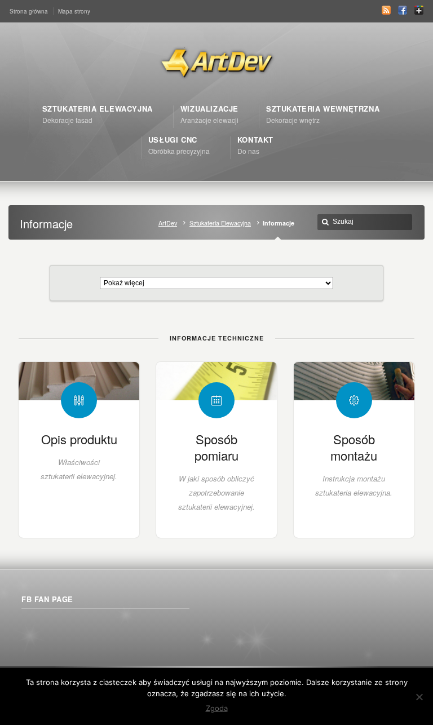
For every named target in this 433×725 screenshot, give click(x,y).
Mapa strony (74, 11)
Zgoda (217, 708)
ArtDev (167, 223)
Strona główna (29, 11)
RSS (386, 10)
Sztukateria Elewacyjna (220, 223)
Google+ (418, 10)
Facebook (402, 10)
